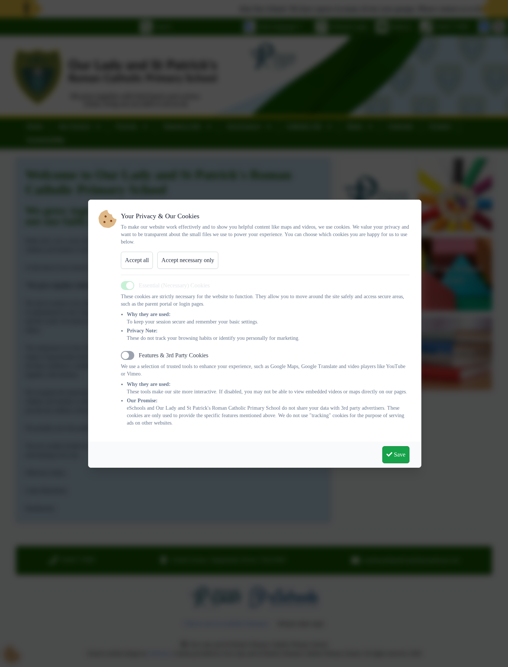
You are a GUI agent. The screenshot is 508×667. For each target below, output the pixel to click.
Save (398, 454)
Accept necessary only (187, 260)
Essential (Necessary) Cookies (174, 285)
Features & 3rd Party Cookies (173, 355)
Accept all (137, 260)
